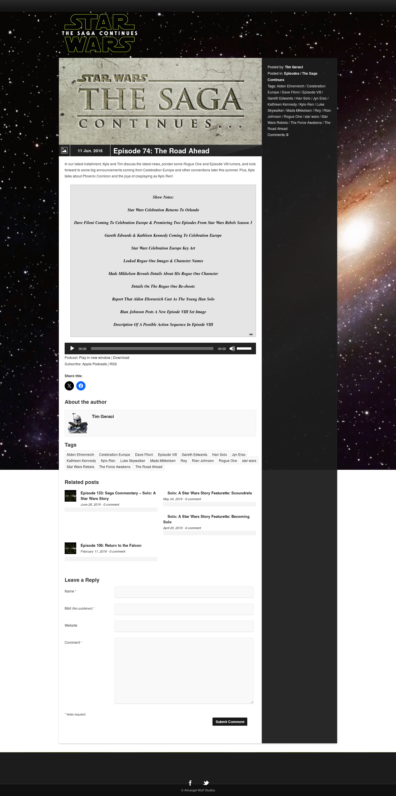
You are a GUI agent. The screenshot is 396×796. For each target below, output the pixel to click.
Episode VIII (167, 454)
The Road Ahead (148, 466)
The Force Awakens (114, 466)
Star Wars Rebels (80, 466)
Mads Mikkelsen (163, 460)
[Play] (72, 348)
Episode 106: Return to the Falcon (111, 545)
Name (70, 590)
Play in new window (94, 357)
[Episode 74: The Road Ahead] (160, 101)
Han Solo (219, 454)
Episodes (291, 73)
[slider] (245, 348)
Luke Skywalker (132, 460)
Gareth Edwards (194, 454)
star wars (249, 460)
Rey (184, 460)
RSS (113, 363)
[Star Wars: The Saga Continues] (130, 33)
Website (71, 625)
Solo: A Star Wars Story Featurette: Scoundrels (210, 493)
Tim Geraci (103, 416)
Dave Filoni (144, 454)
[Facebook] (190, 783)
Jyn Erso (239, 454)
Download (121, 357)
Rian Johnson (203, 460)
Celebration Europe (114, 454)
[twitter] (206, 783)
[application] (160, 348)
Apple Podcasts (94, 363)
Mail (80, 608)
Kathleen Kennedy (81, 460)
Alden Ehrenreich (80, 454)
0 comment (111, 504)
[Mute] (232, 348)
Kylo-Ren (108, 460)
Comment (73, 642)
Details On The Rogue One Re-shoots (163, 286)
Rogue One (228, 460)
